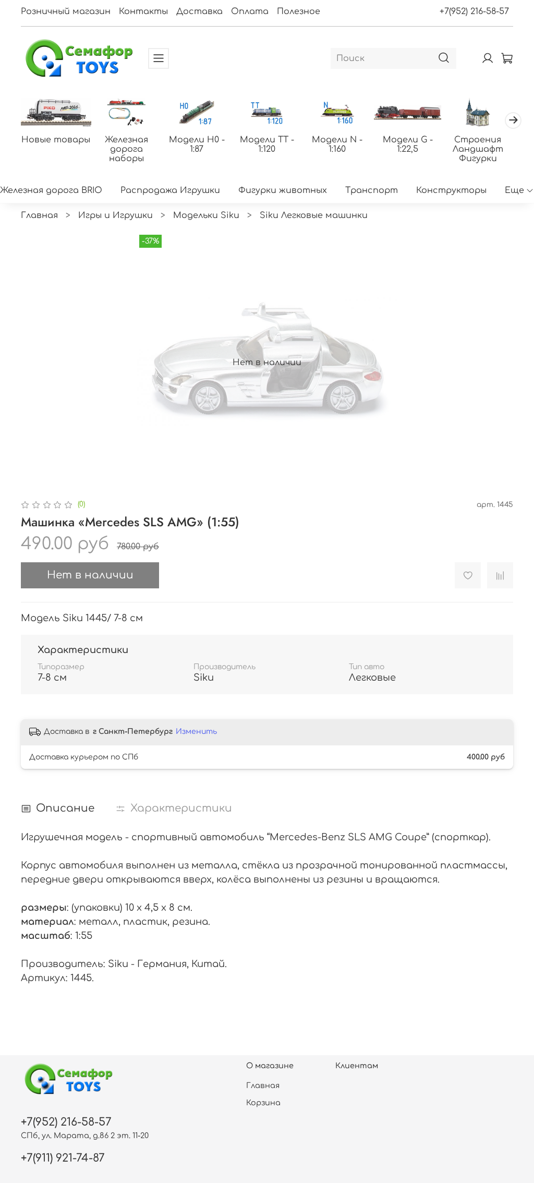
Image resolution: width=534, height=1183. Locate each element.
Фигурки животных (282, 190)
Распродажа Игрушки (170, 190)
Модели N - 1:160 (337, 144)
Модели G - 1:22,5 (408, 144)
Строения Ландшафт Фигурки (478, 149)
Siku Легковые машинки (314, 215)
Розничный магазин (66, 11)
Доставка (199, 11)
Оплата (250, 11)
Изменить (196, 731)
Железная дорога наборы (126, 149)
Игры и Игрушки (115, 215)
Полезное (298, 11)
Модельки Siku (206, 215)
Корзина (263, 1102)
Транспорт (371, 190)
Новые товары (55, 139)
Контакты (143, 11)
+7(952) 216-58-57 (474, 11)
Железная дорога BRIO (51, 190)
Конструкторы (451, 190)
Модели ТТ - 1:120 (267, 144)
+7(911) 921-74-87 (63, 1158)
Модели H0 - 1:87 (197, 144)
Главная (39, 215)
